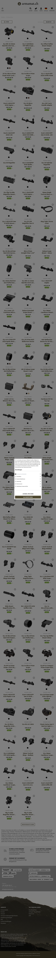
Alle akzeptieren (28, 497)
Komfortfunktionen (21, 479)
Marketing (19, 481)
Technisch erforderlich (21, 474)
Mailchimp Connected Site (22, 486)
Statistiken (19, 476)
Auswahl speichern (28, 493)
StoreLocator (19, 484)
